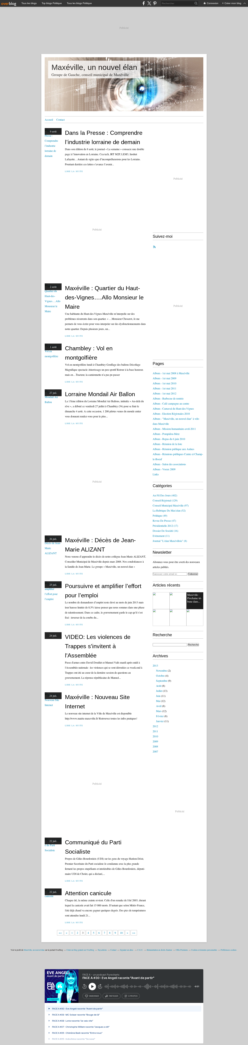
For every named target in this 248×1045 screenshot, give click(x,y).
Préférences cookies (229, 949)
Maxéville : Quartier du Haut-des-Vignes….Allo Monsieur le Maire (104, 297)
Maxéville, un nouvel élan (94, 67)
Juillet (159, 691)
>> (133, 932)
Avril (158, 706)
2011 (155, 731)
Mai (158, 701)
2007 (155, 751)
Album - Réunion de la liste (167, 444)
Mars (158, 711)
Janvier (160, 721)
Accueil (49, 119)
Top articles (102, 949)
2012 (155, 726)
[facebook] (144, 3)
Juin (158, 696)
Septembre (161, 680)
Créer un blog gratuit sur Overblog (80, 949)
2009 (155, 741)
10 (121, 932)
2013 (155, 665)
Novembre (161, 670)
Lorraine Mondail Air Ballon (100, 394)
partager (113, 996)
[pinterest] (155, 3)
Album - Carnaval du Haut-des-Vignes (173, 408)
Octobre (160, 675)
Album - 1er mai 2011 (164, 388)
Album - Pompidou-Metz (166, 434)
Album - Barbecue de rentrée (168, 398)
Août (158, 685)
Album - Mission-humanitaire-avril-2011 (174, 429)
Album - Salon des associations (169, 464)
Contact (60, 119)
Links (156, 474)
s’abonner (94, 996)
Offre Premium (182, 949)
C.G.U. (140, 949)
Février (160, 716)
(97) (171, 505)
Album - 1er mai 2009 (164, 378)
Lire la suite (74, 171)
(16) (165, 530)
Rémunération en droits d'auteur (159, 949)
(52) (169, 510)
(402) (165, 495)
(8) (170, 541)
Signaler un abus (127, 949)
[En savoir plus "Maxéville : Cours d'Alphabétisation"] (178, 600)
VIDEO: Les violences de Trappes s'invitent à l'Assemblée (97, 646)
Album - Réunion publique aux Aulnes (173, 449)
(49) (160, 515)
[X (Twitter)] (149, 3)
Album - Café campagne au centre (171, 403)
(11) (161, 535)
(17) (165, 525)
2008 (155, 746)
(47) (164, 520)
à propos (132, 996)
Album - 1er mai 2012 (164, 393)
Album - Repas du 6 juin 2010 (169, 439)
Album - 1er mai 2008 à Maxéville (171, 373)
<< (60, 932)
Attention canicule (88, 893)
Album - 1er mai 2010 (164, 383)
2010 (155, 736)
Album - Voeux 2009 (164, 469)
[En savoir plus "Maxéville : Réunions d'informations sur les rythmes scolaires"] (161, 617)
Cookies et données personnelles (204, 949)
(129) (165, 500)
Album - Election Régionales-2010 (171, 413)
